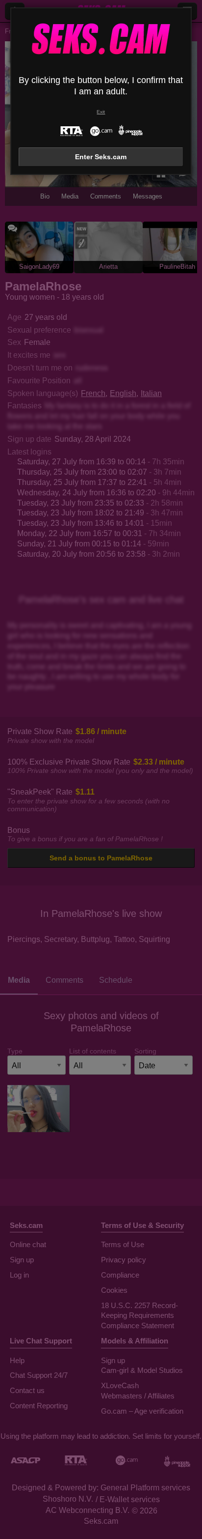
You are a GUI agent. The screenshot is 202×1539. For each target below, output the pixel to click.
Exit (101, 111)
